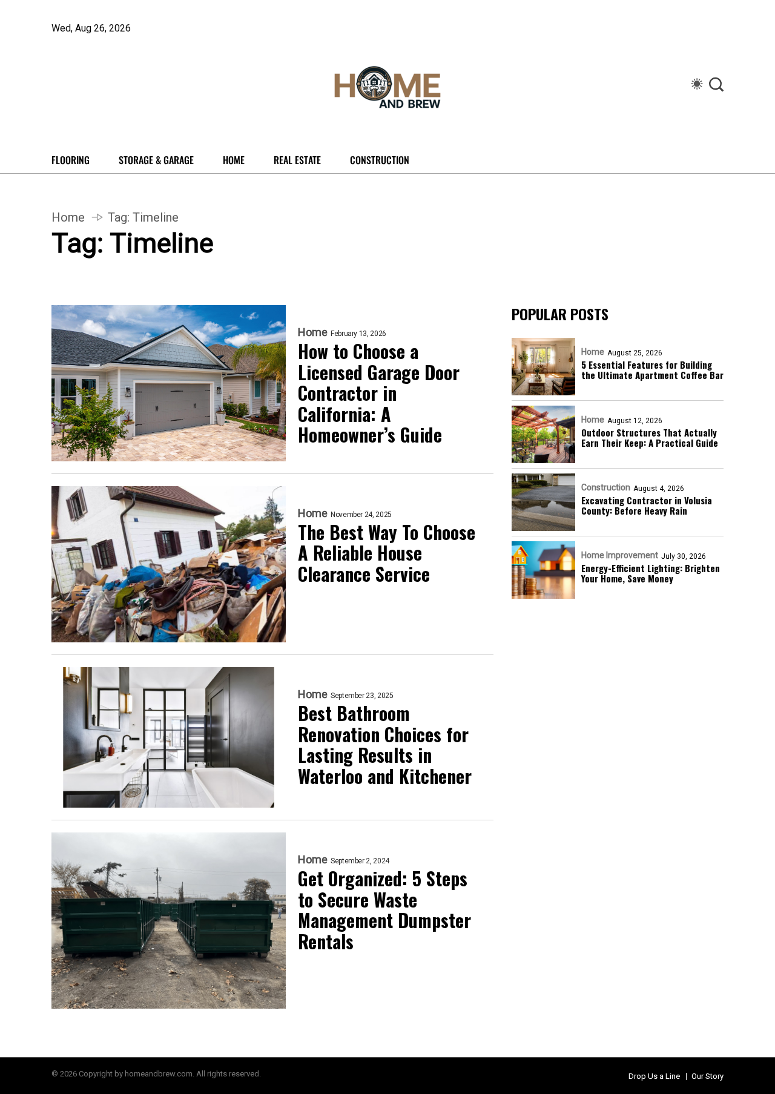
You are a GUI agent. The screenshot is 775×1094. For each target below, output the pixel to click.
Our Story (707, 1076)
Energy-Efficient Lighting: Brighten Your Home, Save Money (650, 573)
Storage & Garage (156, 160)
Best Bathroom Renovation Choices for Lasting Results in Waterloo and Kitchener (385, 744)
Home (234, 160)
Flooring (70, 160)
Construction (379, 160)
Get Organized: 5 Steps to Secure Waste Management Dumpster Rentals (384, 910)
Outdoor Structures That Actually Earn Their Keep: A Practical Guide (649, 438)
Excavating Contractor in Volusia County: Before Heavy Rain (646, 505)
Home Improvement (619, 555)
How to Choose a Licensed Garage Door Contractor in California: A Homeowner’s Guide (379, 393)
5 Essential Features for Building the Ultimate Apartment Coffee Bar (652, 370)
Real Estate (297, 160)
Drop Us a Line (654, 1076)
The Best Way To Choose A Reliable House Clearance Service (386, 553)
